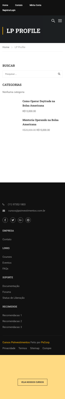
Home (5, 5)
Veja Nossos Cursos (32, 382)
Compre (46, 348)
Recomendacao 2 (12, 321)
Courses (7, 256)
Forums (6, 291)
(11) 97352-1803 (17, 204)
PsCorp (45, 342)
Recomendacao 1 (12, 315)
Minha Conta (35, 5)
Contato (18, 5)
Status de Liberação (13, 297)
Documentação (11, 286)
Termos (22, 348)
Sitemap (34, 348)
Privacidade (8, 348)
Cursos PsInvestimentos (16, 342)
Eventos (7, 262)
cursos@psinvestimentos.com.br (26, 210)
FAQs (5, 268)
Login (13, 10)
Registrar (6, 10)
